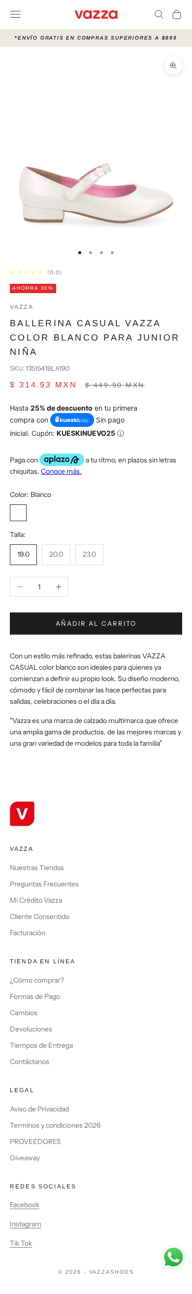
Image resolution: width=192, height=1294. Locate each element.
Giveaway (25, 1157)
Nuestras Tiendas (37, 867)
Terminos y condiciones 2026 (55, 1125)
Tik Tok (21, 1243)
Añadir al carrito (96, 623)
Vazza (21, 307)
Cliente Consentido (39, 916)
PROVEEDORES (35, 1141)
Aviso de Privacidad (39, 1108)
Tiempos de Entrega (41, 1045)
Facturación (27, 932)
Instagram (25, 1223)
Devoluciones (31, 1029)
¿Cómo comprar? (37, 980)
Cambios (23, 1012)
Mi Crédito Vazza (36, 900)
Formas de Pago (35, 996)
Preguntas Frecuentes (44, 883)
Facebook (24, 1204)
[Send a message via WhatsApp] (173, 1257)
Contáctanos (29, 1061)
